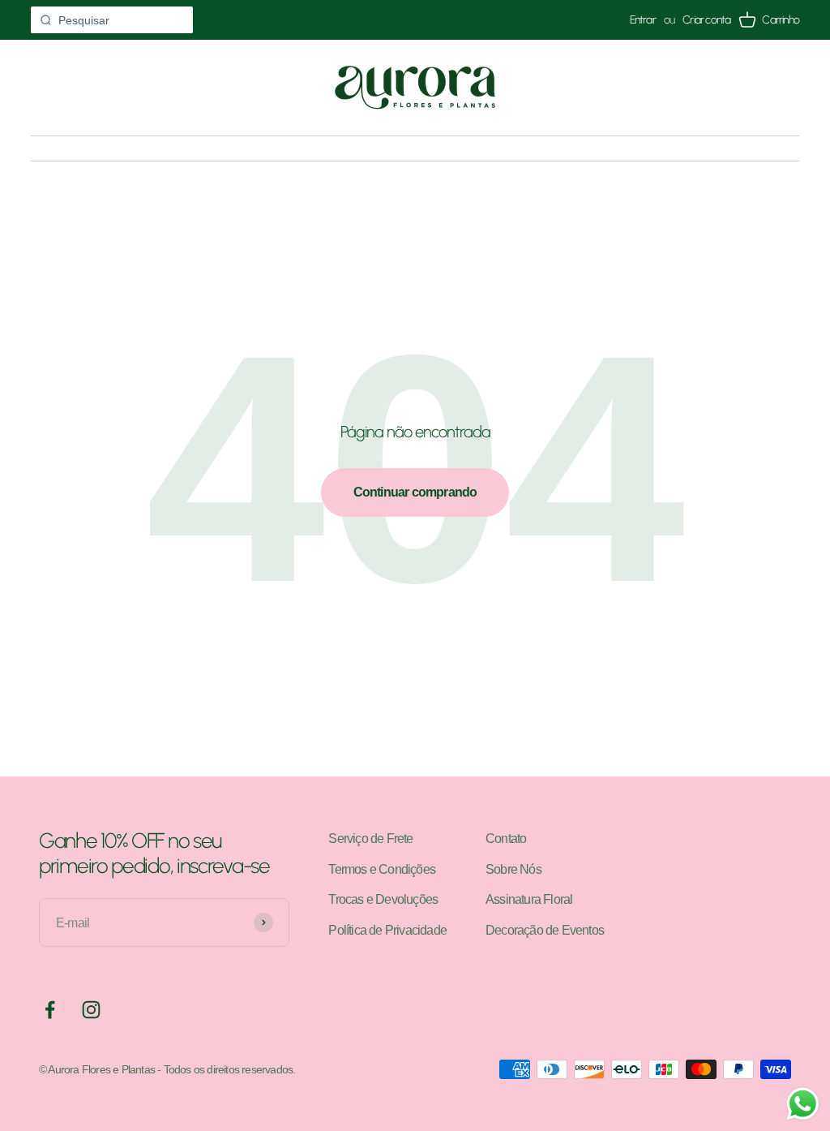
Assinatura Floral (529, 899)
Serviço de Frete (370, 838)
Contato (506, 838)
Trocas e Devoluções (383, 899)
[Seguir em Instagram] (91, 1010)
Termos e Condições (381, 869)
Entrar (643, 20)
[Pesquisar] (45, 20)
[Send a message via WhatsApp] (803, 1104)
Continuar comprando (415, 492)
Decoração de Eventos (545, 930)
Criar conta (706, 20)
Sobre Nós (513, 869)
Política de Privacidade (387, 930)
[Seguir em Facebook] (50, 1010)
